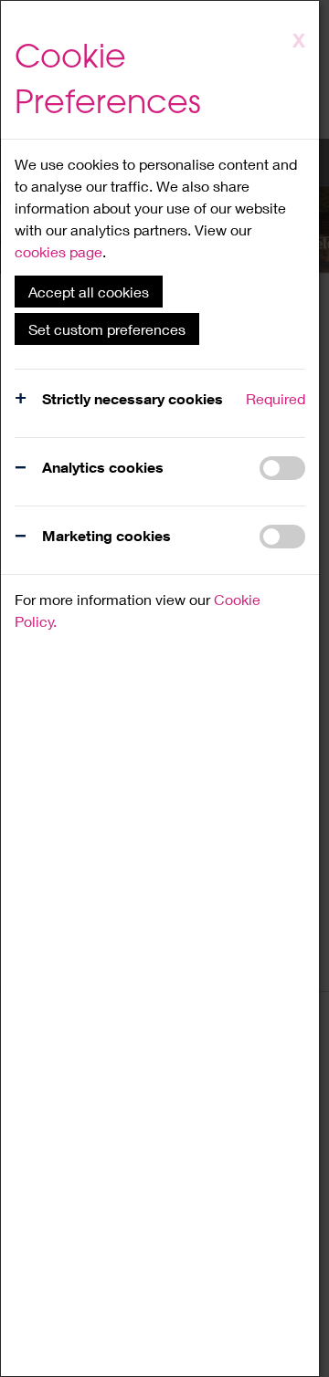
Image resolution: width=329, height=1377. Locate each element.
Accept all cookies (88, 291)
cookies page (58, 251)
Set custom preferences (107, 329)
